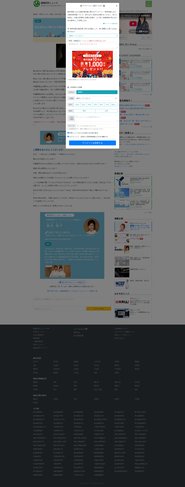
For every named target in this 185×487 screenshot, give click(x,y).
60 (101, 105)
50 (95, 105)
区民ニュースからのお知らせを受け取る (83, 133)
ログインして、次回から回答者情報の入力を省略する (88, 137)
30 (83, 105)
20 (76, 105)
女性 (106, 111)
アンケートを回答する (92, 143)
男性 (84, 111)
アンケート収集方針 (111, 23)
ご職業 (71, 98)
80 (113, 105)
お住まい (72, 92)
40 (89, 105)
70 (107, 105)
